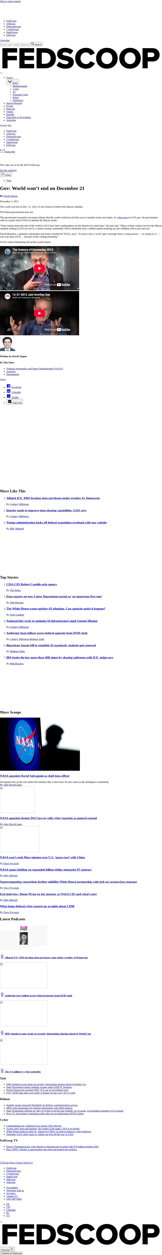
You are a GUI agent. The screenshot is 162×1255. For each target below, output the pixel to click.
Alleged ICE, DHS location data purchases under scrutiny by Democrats (53, 498)
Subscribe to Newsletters (18, 117)
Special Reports (14, 103)
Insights (10, 114)
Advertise (5, 40)
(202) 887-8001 (14, 1199)
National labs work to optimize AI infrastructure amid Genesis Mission (51, 621)
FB (7, 1204)
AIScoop (10, 23)
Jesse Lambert (17, 614)
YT (8, 1215)
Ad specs (11, 1193)
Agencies (11, 371)
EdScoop (11, 35)
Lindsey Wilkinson (19, 504)
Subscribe (10, 151)
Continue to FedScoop (11, 1253)
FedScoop (11, 21)
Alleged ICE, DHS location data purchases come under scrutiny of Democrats (46, 957)
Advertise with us (15, 1190)
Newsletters (12, 1187)
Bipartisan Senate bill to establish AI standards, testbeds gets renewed (51, 645)
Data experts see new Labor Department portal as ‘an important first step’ (54, 596)
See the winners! (8, 170)
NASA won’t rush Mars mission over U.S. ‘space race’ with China (42, 857)
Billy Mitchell (17, 528)
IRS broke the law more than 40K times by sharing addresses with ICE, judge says (59, 657)
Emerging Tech (20, 94)
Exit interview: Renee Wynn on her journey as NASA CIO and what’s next (48, 894)
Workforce (18, 100)
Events (9, 106)
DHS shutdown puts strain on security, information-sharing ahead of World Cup (47, 1033)
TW (8, 1207)
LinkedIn (11, 1210)
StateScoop (12, 32)
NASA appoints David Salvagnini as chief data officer (34, 775)
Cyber (16, 89)
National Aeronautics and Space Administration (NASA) (34, 368)
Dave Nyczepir (11, 863)
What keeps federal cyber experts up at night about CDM (37, 906)
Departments (12, 374)
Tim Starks (15, 590)
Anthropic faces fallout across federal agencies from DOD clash (46, 633)
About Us (28, 1162)
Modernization (20, 86)
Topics (9, 77)
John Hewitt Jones (13, 784)
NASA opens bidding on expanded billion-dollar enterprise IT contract (45, 869)
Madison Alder (36, 639)
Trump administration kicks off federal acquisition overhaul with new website (56, 522)
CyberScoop (12, 29)
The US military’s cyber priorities (22, 1071)
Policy (16, 97)
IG (7, 1212)
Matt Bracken (17, 602)
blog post (123, 217)
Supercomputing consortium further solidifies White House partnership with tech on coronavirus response (68, 881)
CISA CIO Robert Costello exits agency (31, 584)
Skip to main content (10, 1)
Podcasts (10, 109)
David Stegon (10, 196)
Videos (9, 111)
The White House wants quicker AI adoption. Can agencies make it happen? (55, 608)
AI (14, 91)
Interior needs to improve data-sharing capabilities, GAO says (46, 510)
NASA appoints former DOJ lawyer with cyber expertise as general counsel (48, 818)
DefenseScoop (13, 26)
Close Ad (5, 1250)
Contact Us (12, 1196)
